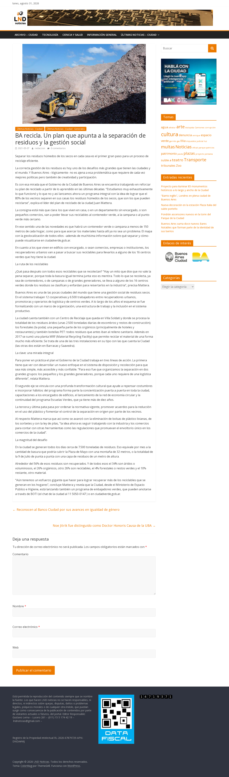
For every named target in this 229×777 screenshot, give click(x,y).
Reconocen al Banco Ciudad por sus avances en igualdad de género (66, 509)
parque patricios (206, 147)
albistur (172, 127)
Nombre (19, 606)
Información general (102, 34)
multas (168, 147)
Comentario (20, 554)
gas (178, 141)
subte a (166, 160)
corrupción (210, 127)
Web (16, 647)
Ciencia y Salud (72, 34)
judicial (200, 141)
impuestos (191, 141)
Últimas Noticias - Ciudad (30, 128)
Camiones (199, 127)
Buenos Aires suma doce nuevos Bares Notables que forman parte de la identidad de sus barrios (187, 227)
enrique (196, 135)
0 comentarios (57, 148)
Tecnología (50, 34)
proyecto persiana (204, 154)
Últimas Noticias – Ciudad (139, 34)
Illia (183, 141)
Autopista (189, 127)
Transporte (195, 160)
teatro (177, 159)
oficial (195, 147)
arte (180, 127)
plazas (189, 153)
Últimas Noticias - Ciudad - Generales (66, 128)
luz (205, 141)
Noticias (184, 147)
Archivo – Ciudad (26, 34)
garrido (172, 141)
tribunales (168, 165)
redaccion (40, 148)
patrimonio (169, 153)
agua (164, 127)
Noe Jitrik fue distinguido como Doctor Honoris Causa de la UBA (104, 525)
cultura (169, 134)
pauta (180, 154)
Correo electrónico (26, 627)
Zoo (178, 165)
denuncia (185, 135)
